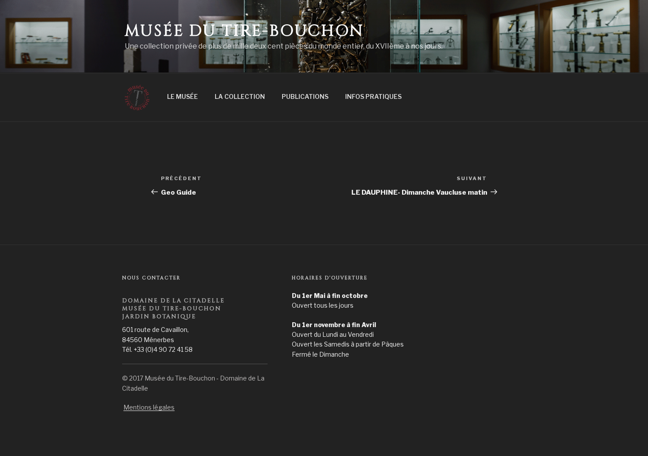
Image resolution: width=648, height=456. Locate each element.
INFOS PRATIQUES (373, 96)
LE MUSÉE (182, 96)
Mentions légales (149, 407)
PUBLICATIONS (305, 96)
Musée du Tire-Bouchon (244, 30)
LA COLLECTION (240, 96)
